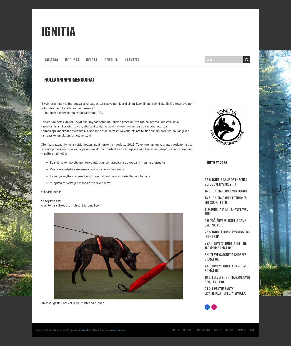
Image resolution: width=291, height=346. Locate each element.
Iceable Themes (117, 330)
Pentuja (111, 59)
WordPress (87, 330)
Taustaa (51, 59)
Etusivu (176, 329)
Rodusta (72, 59)
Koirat (92, 59)
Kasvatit (132, 59)
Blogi (252, 329)
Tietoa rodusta (202, 329)
